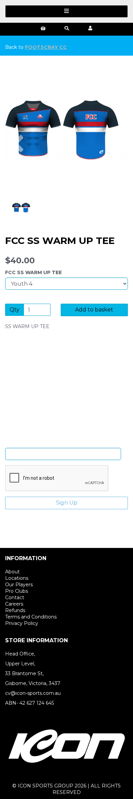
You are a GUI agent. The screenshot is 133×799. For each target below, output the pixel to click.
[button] (18, 160)
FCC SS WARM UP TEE (33, 272)
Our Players (19, 585)
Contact (14, 597)
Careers (14, 604)
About (12, 572)
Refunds (15, 610)
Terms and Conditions (31, 617)
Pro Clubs (16, 591)
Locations (16, 578)
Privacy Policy (21, 623)
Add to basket (94, 309)
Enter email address (63, 443)
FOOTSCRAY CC (46, 47)
